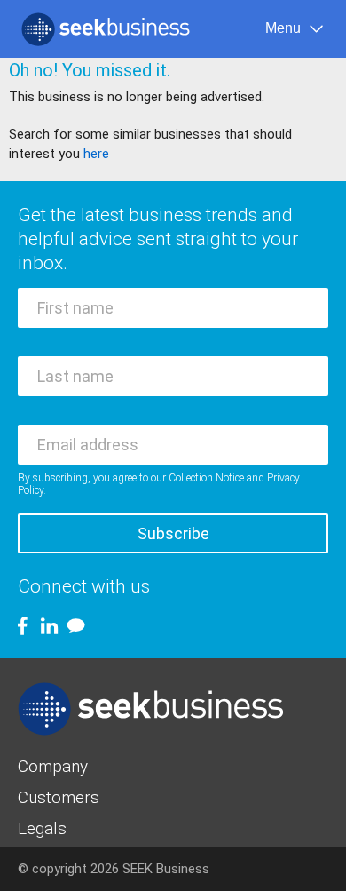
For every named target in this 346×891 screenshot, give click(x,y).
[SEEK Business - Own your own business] (105, 29)
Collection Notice (206, 478)
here (96, 154)
